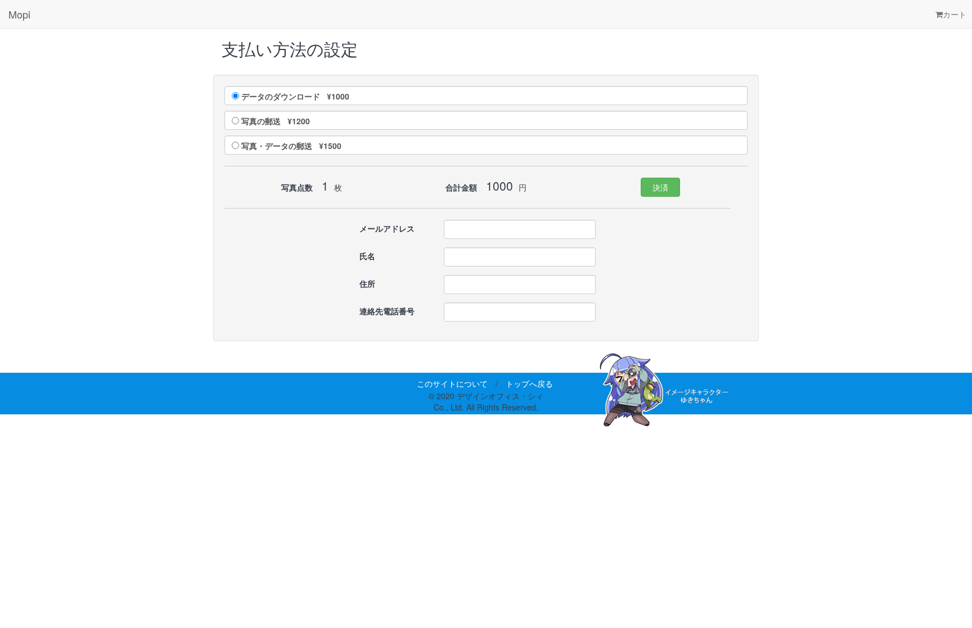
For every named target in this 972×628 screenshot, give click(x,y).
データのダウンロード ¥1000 (295, 96)
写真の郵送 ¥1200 (275, 120)
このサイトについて (452, 383)
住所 (367, 283)
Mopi (19, 14)
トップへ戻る (529, 383)
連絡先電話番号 (387, 311)
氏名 (367, 255)
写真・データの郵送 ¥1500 (291, 145)
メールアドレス (387, 228)
